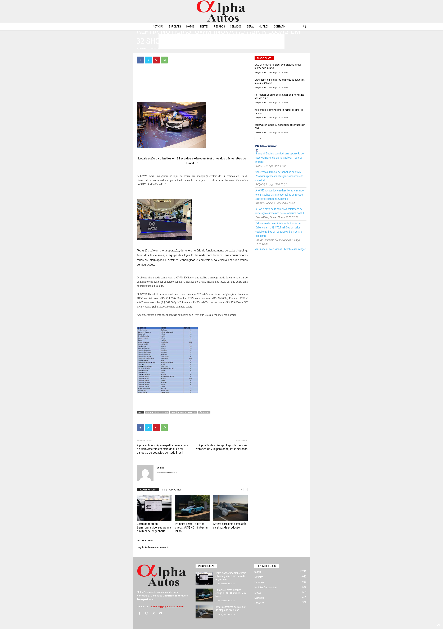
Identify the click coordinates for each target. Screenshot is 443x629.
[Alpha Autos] (221, 11)
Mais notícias (262, 249)
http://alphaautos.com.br (167, 473)
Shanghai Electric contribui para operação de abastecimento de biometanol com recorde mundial (279, 157)
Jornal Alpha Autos (187, 412)
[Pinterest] (156, 60)
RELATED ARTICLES (148, 489)
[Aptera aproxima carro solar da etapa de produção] (230, 508)
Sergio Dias (260, 72)
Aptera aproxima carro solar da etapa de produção (230, 525)
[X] (148, 60)
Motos (190, 26)
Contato (279, 26)
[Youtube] (161, 613)
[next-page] (246, 490)
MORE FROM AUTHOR (171, 489)
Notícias (158, 26)
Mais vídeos (275, 249)
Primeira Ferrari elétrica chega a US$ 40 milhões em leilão (192, 527)
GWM (173, 412)
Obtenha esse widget (294, 249)
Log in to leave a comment (152, 547)
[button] (305, 26)
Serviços (236, 26)
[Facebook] (140, 60)
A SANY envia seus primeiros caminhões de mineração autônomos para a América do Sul (279, 211)
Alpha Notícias (153, 412)
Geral (250, 26)
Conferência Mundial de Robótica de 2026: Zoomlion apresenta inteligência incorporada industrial (279, 176)
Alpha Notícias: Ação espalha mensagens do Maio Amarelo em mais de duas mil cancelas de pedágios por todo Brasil (162, 448)
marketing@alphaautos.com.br (167, 606)
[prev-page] (241, 490)
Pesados (219, 26)
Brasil (165, 412)
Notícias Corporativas (266, 587)
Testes (204, 26)
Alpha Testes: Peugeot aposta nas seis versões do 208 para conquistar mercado (221, 447)
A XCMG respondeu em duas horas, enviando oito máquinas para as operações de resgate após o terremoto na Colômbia (279, 194)
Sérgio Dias (204, 412)
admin (142, 48)
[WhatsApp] (164, 60)
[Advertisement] (192, 76)
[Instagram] (147, 613)
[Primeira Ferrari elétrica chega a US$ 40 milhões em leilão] (192, 508)
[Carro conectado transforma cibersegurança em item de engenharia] (154, 508)
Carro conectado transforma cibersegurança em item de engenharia (154, 527)
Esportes (175, 26)
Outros (264, 26)
